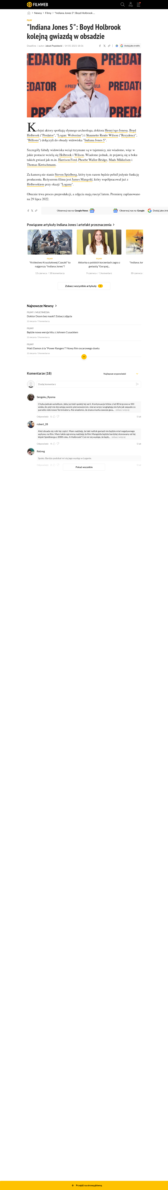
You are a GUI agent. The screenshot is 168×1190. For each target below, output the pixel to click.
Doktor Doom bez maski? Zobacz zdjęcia (49, 316)
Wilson (79, 155)
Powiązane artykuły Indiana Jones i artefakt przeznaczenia (69, 225)
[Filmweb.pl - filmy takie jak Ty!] (37, 4)
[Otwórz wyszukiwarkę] (122, 4)
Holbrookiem (35, 184)
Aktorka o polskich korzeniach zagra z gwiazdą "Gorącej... (99, 264)
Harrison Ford (67, 159)
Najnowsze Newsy (40, 306)
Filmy (48, 12)
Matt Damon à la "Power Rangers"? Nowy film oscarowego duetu (63, 348)
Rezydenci (128, 135)
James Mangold (82, 179)
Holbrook (65, 155)
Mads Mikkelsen (120, 159)
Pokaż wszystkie (84, 467)
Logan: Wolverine (69, 135)
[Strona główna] (29, 13)
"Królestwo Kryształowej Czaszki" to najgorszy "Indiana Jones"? (50, 264)
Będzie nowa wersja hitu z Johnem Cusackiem (52, 332)
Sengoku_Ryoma (46, 396)
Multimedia (42, 312)
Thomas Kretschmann (41, 164)
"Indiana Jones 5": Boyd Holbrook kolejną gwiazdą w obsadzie (75, 12)
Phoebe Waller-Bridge (92, 159)
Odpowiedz (42, 416)
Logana (67, 184)
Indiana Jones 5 (94, 140)
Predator (48, 135)
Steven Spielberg (66, 174)
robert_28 (42, 424)
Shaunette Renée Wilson (102, 135)
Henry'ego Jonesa (116, 130)
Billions (33, 140)
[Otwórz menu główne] (138, 4)
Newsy (38, 12)
